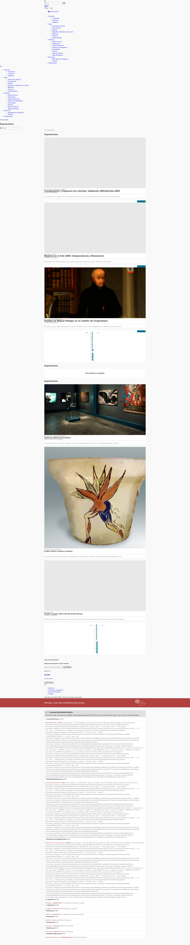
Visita (50, 24)
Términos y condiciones (55, 690)
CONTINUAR (67, 667)
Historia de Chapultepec (59, 47)
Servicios (55, 35)
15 (92, 360)
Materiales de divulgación (60, 59)
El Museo (51, 39)
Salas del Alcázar (57, 55)
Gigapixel (55, 22)
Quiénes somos (57, 41)
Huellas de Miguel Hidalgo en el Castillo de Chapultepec (76, 320)
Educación (51, 57)
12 (92, 354)
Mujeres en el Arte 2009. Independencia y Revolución (74, 256)
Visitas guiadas (57, 37)
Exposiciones (56, 28)
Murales (54, 51)
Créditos (51, 694)
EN (52, 8)
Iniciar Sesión (54, 11)
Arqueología (56, 49)
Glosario (54, 61)
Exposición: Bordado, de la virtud (62, 32)
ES (47, 8)
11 (92, 352)
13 (92, 356)
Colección (51, 16)
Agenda (54, 30)
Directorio (51, 688)
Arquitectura (56, 43)
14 (92, 358)
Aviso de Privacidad (54, 692)
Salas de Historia (57, 53)
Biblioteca (55, 34)
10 (92, 350)
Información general (58, 26)
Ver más (141, 201)
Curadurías (55, 18)
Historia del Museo (58, 45)
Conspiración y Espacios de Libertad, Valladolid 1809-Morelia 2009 (82, 191)
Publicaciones (52, 63)
